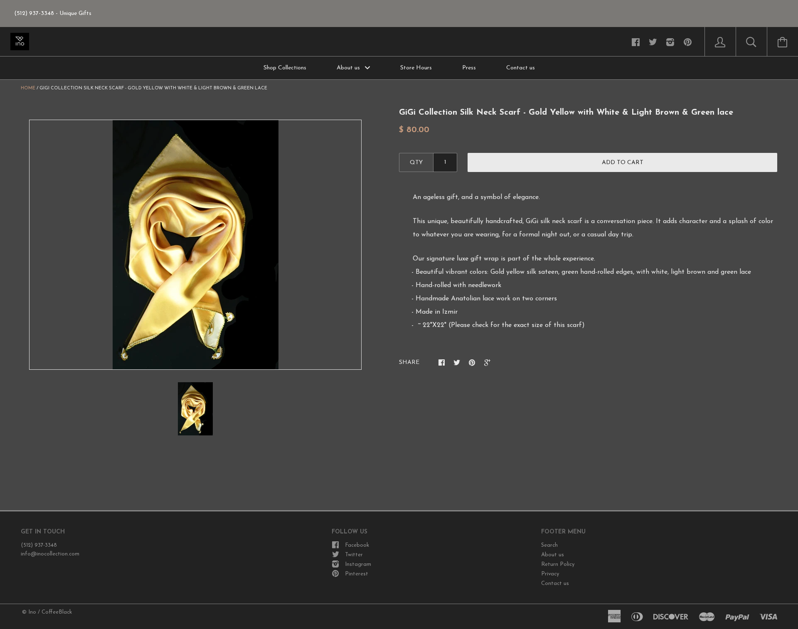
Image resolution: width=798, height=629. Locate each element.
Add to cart (622, 163)
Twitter (354, 555)
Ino (32, 612)
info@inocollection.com (50, 554)
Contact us (520, 68)
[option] (195, 245)
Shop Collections (285, 68)
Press (469, 68)
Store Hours (416, 68)
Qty (416, 163)
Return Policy (557, 564)
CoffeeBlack (57, 612)
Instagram (358, 564)
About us (349, 68)
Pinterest (356, 574)
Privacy (550, 574)
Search (549, 545)
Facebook (357, 545)
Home (28, 88)
